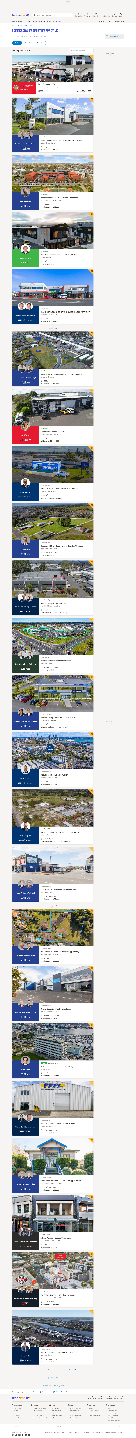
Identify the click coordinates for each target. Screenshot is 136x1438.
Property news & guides (39, 1408)
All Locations (28, 43)
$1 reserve (17, 1415)
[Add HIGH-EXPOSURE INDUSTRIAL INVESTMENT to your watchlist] (90, 449)
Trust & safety (112, 1413)
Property (36, 1405)
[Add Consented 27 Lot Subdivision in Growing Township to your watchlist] (90, 506)
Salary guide (73, 1418)
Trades (91, 1408)
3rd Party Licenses (113, 1415)
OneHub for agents (38, 1415)
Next (76, 1369)
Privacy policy (86, 1432)
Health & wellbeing (94, 1415)
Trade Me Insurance (17, 1426)
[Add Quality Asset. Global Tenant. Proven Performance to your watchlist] (90, 100)
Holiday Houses (99, 1426)
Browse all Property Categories (53, 1386)
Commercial (57, 21)
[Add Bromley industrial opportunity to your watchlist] (90, 563)
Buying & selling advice (58, 1413)
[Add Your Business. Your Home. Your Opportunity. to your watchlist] (90, 849)
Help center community (114, 1420)
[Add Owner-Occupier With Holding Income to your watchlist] (90, 969)
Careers (64, 1432)
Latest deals (17, 1408)
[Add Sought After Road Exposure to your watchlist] (90, 391)
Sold (40, 21)
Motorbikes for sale (57, 1410)
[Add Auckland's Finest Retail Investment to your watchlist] (90, 620)
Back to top (54, 1378)
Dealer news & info (57, 1415)
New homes (47, 21)
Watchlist (101, 1398)
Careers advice (74, 1410)
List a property (119, 21)
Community (111, 1405)
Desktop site (48, 1432)
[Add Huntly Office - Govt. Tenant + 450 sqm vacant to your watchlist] (90, 1312)
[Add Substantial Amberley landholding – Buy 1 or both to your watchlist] (90, 334)
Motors (54, 1405)
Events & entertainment (96, 1413)
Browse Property (17, 21)
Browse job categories (76, 1408)
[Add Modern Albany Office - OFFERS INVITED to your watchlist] (90, 678)
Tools (109, 21)
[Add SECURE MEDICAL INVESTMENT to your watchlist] (90, 735)
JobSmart (73, 1413)
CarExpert (78, 1426)
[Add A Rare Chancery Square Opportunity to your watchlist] (90, 1198)
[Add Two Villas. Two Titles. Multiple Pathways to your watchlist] (90, 1255)
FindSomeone (120, 1426)
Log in (121, 16)
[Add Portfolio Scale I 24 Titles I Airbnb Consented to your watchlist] (90, 157)
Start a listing (92, 1398)
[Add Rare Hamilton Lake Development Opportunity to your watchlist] (90, 912)
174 (68, 1369)
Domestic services (94, 1410)
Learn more (46, 1392)
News (70, 1432)
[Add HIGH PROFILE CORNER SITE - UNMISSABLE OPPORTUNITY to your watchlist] (90, 272)
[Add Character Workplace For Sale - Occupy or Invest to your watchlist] (90, 1140)
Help (109, 1408)
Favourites (109, 1398)
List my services (93, 1418)
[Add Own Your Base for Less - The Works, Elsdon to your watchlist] (90, 215)
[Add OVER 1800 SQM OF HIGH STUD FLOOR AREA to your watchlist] (90, 792)
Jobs (71, 1405)
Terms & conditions (97, 1432)
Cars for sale (55, 1408)
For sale (28, 21)
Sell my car (55, 1418)
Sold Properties (37, 1410)
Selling (101, 21)
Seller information (113, 1418)
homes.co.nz (39, 1426)
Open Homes (36, 1413)
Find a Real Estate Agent (40, 1418)
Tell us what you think (62, 1392)
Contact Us (121, 1432)
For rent (35, 21)
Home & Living (18, 1418)
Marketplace (18, 1405)
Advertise (77, 1432)
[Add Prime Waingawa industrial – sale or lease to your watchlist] (90, 1083)
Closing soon (17, 1413)
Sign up (114, 16)
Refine (17, 43)
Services (92, 1405)
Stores (16, 1410)
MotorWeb (59, 1426)
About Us (56, 1432)
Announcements (112, 1410)
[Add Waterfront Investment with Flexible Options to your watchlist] (90, 1026)
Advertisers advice (75, 1415)
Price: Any (40, 43)
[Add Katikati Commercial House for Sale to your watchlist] (90, 57)
